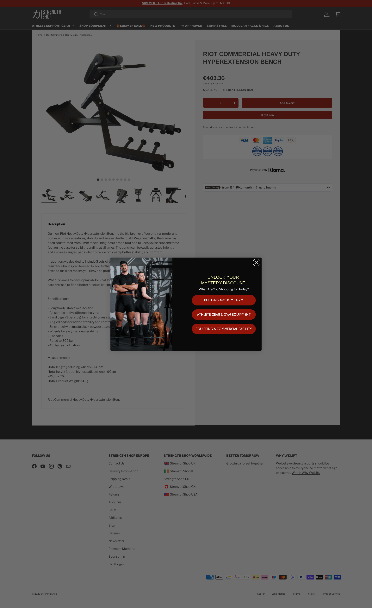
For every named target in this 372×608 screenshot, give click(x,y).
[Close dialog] (256, 262)
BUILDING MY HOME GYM (223, 300)
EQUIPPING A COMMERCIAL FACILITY (224, 329)
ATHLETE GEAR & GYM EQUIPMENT (224, 314)
